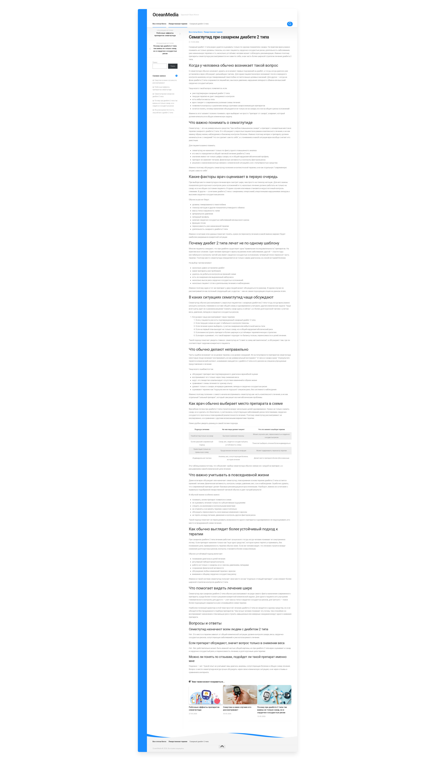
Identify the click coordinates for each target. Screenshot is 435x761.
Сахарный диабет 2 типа (199, 24)
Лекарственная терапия (177, 24)
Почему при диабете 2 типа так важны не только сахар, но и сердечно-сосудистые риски (272, 710)
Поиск (155, 62)
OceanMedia (166, 14)
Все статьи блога (159, 24)
